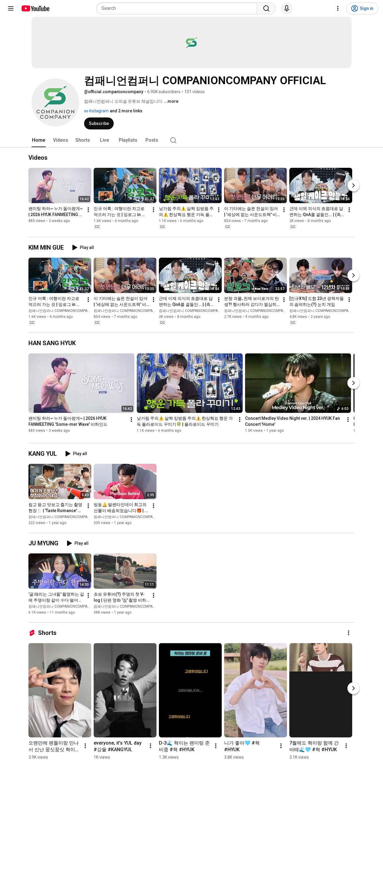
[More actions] (88, 210)
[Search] (266, 8)
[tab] (38, 140)
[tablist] (191, 140)
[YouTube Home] (35, 8)
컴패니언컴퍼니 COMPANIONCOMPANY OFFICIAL (67, 311)
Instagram (98, 110)
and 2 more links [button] (126, 110)
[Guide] (10, 8)
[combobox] (178, 8)
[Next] (353, 186)
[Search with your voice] (287, 8)
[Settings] (337, 8)
